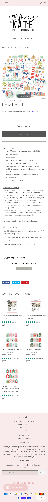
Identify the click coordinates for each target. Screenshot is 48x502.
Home (4, 47)
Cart (44, 3)
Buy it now (24, 134)
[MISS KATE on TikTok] (33, 483)
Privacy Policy (24, 430)
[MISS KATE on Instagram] (25, 483)
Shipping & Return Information (24, 421)
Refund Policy (24, 436)
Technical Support (24, 424)
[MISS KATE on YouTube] (29, 483)
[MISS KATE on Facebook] (18, 483)
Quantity (5, 114)
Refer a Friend (24, 433)
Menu (6, 3)
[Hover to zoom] (24, 76)
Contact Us (24, 427)
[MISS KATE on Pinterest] (21, 483)
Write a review (24, 268)
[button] (7, 322)
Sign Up (42, 473)
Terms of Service (24, 439)
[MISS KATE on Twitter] (14, 483)
